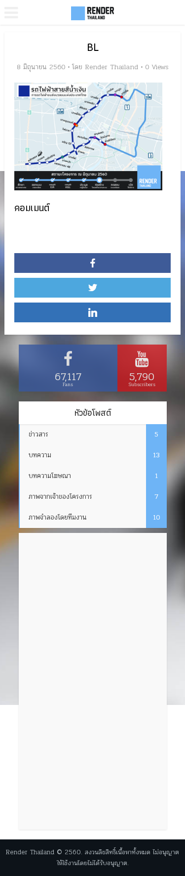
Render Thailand (111, 67)
